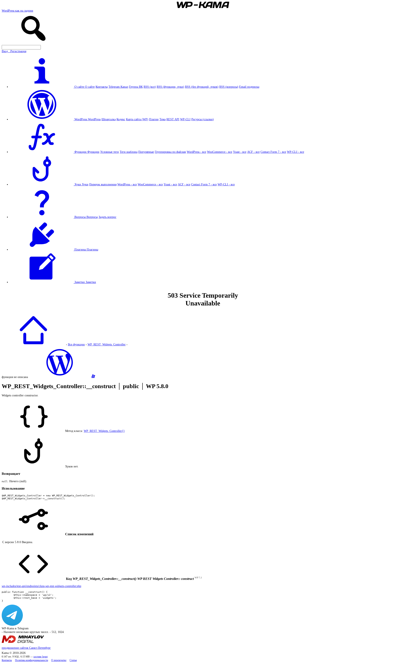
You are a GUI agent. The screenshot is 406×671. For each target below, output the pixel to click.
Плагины (92, 249)
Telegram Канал (118, 86)
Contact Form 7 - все (273, 151)
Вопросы (92, 217)
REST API (172, 119)
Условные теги (109, 151)
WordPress (94, 119)
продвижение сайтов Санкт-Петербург (26, 647)
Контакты (102, 86)
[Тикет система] (93, 377)
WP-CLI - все (295, 151)
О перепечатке (58, 660)
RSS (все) (150, 86)
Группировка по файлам (170, 151)
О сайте (90, 86)
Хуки (85, 184)
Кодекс (121, 119)
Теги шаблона (128, 151)
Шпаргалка (109, 119)
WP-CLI (185, 119)
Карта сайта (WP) (137, 119)
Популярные (146, 151)
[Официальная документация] (59, 377)
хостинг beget (40, 656)
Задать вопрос (107, 217)
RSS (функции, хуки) (170, 86)
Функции (93, 151)
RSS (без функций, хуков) (201, 86)
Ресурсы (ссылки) (202, 119)
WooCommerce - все (219, 151)
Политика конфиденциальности (31, 660)
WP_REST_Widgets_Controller (107, 344)
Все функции (76, 344)
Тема (162, 119)
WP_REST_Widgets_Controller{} (104, 431)
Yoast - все (239, 151)
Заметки (91, 282)
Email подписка (249, 86)
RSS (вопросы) (228, 86)
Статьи (73, 660)
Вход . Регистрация (14, 51)
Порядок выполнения (103, 184)
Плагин (154, 119)
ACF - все (253, 151)
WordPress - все (196, 151)
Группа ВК (136, 86)
